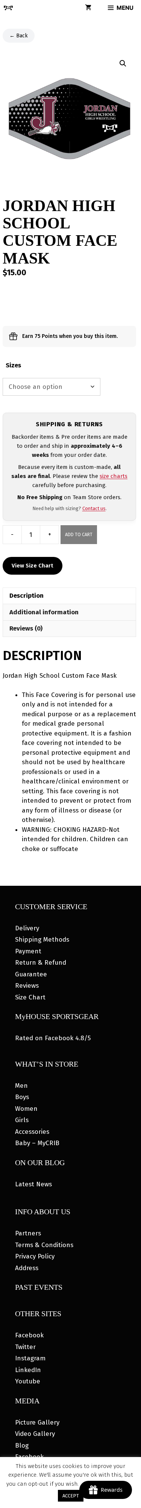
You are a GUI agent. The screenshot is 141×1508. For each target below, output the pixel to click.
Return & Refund (40, 963)
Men (21, 1086)
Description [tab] (26, 596)
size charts (113, 476)
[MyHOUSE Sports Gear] (8, 8)
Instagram (30, 1358)
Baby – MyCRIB (37, 1143)
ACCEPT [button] (70, 1496)
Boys (22, 1097)
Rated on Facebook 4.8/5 (53, 1038)
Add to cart (78, 534)
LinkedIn (28, 1370)
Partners (28, 1233)
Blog (22, 1445)
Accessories (32, 1132)
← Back (18, 35)
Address (26, 1268)
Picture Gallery (37, 1422)
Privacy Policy (35, 1256)
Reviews (27, 986)
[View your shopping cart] (88, 8)
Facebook (29, 1335)
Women (26, 1109)
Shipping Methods (42, 940)
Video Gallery (35, 1434)
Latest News (33, 1184)
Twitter (25, 1347)
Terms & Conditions (44, 1245)
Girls (22, 1120)
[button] (123, 63)
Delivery (27, 928)
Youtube (27, 1381)
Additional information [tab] (44, 612)
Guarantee (31, 974)
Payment (28, 951)
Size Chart (30, 997)
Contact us (94, 508)
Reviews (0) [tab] (25, 628)
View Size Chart (32, 565)
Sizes (13, 365)
